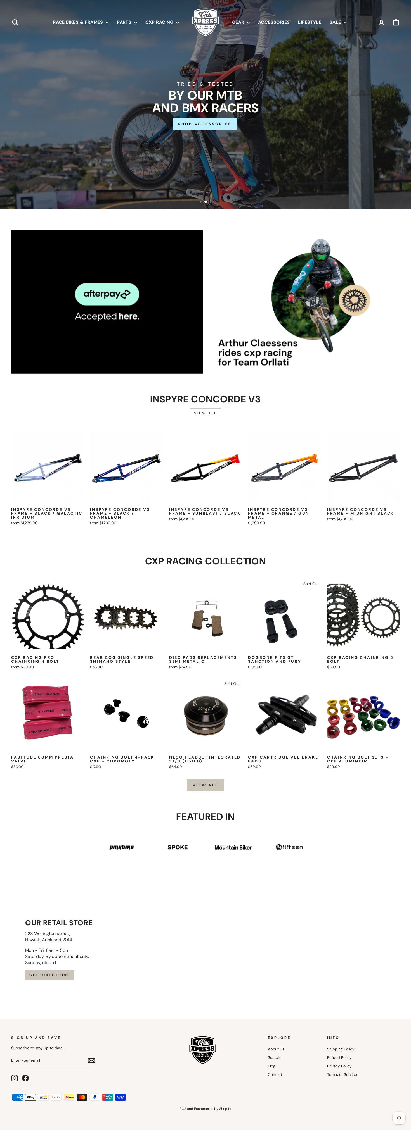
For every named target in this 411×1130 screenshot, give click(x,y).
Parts (125, 22)
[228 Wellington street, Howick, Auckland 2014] (205, 949)
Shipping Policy (341, 1049)
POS (183, 1109)
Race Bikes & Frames (78, 22)
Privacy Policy (339, 1066)
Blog (271, 1066)
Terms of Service (342, 1074)
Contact (275, 1074)
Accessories (274, 22)
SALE (336, 22)
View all (205, 413)
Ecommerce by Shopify (212, 1109)
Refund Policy (339, 1057)
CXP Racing (160, 22)
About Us (276, 1049)
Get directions (49, 975)
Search (274, 1057)
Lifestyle (309, 22)
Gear (238, 22)
